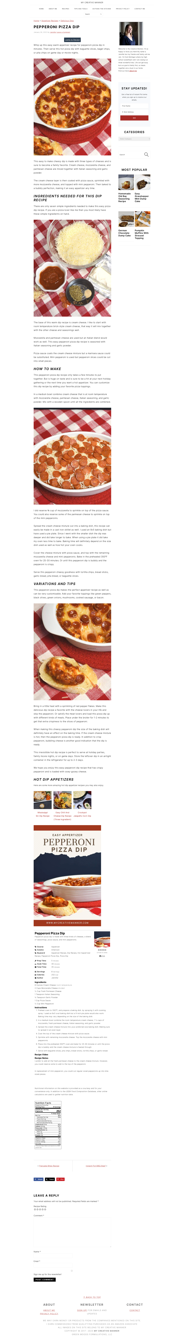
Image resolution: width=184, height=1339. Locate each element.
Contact (135, 1310)
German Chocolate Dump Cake (124, 233)
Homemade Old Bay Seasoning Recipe (124, 197)
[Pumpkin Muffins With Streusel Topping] (142, 219)
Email (37, 1261)
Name (37, 1252)
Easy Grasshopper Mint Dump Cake (142, 197)
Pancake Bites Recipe (49, 1166)
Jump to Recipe (72, 40)
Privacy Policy (49, 1314)
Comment (39, 1215)
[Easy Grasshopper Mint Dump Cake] (142, 182)
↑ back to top (92, 1297)
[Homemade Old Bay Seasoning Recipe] (126, 182)
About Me (49, 1310)
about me (133, 71)
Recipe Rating (40, 1206)
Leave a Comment (63, 32)
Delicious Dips (67, 21)
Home (36, 21)
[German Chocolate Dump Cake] (126, 219)
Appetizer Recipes (49, 21)
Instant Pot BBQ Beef (96, 1166)
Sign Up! (82, 1310)
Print (103, 956)
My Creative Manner (92, 2)
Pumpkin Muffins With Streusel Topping (142, 234)
